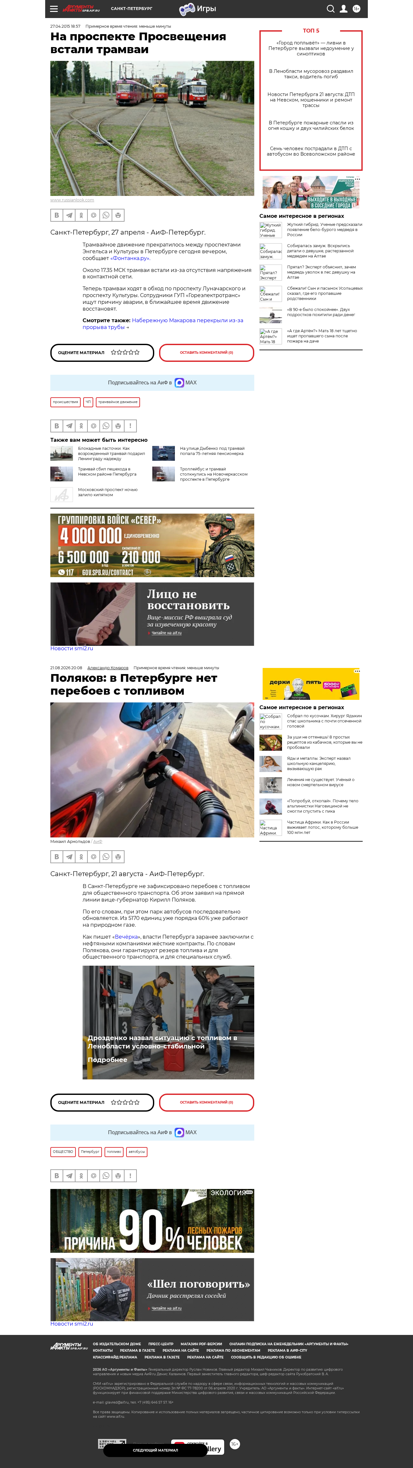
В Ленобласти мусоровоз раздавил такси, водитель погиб (311, 74)
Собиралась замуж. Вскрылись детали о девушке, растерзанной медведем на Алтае (320, 250)
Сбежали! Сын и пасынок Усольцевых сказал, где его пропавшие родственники (325, 293)
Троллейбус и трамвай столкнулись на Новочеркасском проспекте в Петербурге (213, 474)
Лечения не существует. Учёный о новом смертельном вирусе (321, 782)
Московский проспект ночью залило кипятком (107, 492)
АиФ (97, 841)
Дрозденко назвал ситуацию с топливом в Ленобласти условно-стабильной (162, 1042)
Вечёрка (126, 937)
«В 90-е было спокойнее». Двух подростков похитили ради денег (321, 312)
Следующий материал (155, 1450)
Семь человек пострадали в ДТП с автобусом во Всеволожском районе (311, 151)
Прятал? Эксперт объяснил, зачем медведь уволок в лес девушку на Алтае (321, 272)
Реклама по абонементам (233, 1350)
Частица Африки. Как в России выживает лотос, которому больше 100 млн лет (322, 827)
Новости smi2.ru (71, 648)
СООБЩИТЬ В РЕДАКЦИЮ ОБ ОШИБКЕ (266, 1357)
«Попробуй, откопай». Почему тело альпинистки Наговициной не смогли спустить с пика (322, 806)
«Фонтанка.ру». (130, 258)
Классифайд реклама (115, 1357)
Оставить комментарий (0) (206, 353)
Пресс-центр (160, 1344)
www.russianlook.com (72, 200)
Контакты (103, 1350)
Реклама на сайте (181, 1350)
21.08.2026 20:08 (66, 667)
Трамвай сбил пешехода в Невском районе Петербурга (107, 472)
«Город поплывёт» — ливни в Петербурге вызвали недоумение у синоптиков (311, 48)
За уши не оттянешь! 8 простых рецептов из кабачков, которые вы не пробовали (324, 742)
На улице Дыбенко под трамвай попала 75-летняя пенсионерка (212, 451)
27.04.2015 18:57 (65, 26)
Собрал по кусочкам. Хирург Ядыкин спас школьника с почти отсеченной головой (324, 721)
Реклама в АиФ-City (287, 1350)
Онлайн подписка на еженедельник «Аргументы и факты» (288, 1344)
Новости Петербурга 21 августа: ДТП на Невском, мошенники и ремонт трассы (311, 100)
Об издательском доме (117, 1344)
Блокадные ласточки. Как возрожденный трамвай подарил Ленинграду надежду (111, 453)
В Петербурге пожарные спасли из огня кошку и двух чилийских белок (311, 125)
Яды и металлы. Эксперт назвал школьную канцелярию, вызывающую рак (319, 763)
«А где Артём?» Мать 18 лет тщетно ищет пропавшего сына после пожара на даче (322, 335)
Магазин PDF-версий (201, 1344)
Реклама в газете (137, 1350)
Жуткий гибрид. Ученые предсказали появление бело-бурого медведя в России (324, 229)
